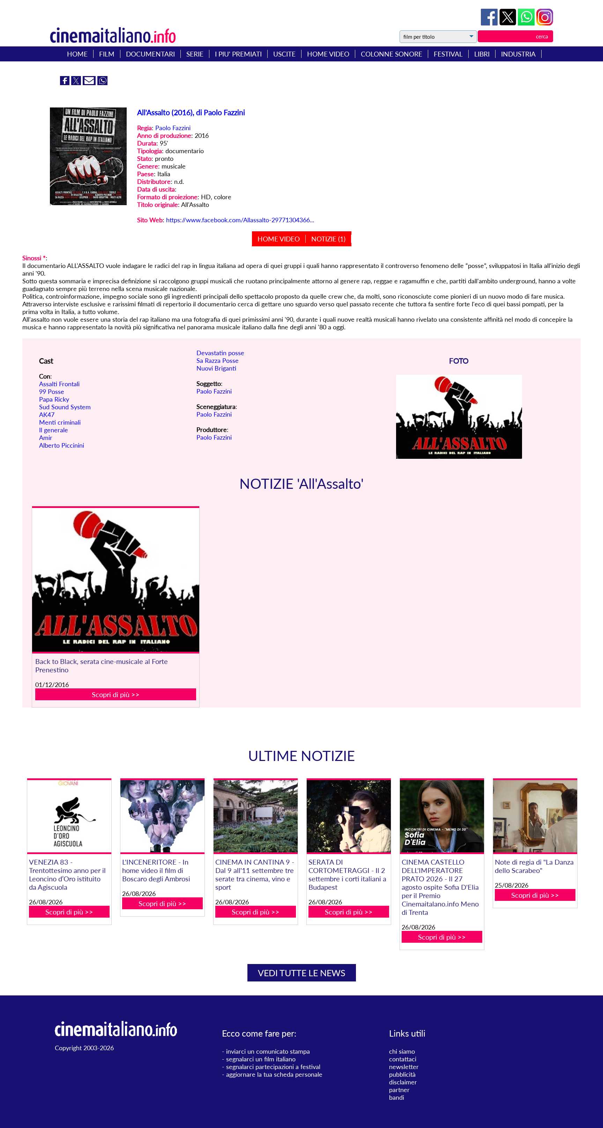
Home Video (279, 239)
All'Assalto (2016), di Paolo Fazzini (191, 112)
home (77, 54)
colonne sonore (391, 54)
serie (194, 54)
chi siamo (402, 1051)
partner (399, 1089)
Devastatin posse (220, 353)
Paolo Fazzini (173, 128)
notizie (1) (328, 239)
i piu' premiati (238, 54)
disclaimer (403, 1082)
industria (518, 54)
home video (328, 54)
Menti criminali (60, 422)
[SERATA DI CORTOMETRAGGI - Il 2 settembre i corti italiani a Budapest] (348, 816)
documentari (150, 54)
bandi (396, 1097)
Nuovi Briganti (216, 368)
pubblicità (402, 1074)
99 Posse (51, 391)
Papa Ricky (54, 399)
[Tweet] (508, 23)
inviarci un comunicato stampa (268, 1051)
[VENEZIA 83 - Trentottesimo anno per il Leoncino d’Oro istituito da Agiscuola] (69, 816)
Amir (45, 437)
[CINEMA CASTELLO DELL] (442, 816)
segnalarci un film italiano (261, 1059)
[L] (162, 816)
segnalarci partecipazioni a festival (273, 1066)
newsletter (404, 1066)
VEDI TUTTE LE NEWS (301, 973)
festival (448, 54)
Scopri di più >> (116, 694)
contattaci (402, 1059)
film (106, 54)
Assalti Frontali (59, 384)
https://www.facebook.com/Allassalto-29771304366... (240, 220)
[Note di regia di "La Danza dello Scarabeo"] (535, 816)
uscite (284, 54)
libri (482, 54)
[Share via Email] (90, 83)
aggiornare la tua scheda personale (274, 1074)
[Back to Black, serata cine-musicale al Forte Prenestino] (116, 580)
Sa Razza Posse (217, 360)
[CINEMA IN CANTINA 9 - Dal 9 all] (255, 816)
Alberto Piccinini (61, 445)
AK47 (46, 414)
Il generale (53, 430)
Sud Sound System (65, 407)
